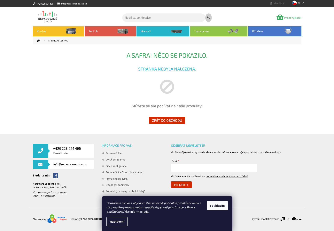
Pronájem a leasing (117, 179)
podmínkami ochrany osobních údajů (227, 176)
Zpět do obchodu (167, 120)
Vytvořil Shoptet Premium (265, 219)
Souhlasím (217, 206)
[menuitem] (58, 31)
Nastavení (117, 222)
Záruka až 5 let (114, 153)
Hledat (208, 17)
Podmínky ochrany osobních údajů (125, 191)
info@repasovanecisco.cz (69, 164)
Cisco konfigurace (116, 166)
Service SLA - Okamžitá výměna (124, 172)
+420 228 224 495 (67, 150)
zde (146, 212)
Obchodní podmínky (117, 185)
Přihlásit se (181, 184)
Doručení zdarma (115, 160)
